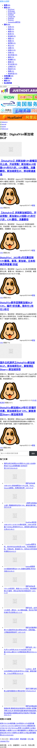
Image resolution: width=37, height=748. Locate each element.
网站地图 (23, 739)
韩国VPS (11, 29)
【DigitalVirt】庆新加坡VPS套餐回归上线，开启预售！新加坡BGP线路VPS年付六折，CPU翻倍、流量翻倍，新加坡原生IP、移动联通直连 (18, 168)
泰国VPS (11, 62)
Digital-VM (11, 13)
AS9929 (9, 735)
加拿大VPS (12, 50)
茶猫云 (33, 730)
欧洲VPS (11, 34)
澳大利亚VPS (12, 55)
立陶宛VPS (12, 66)
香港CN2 (13, 730)
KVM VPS (8, 728)
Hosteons (11, 20)
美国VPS (11, 31)
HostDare (11, 18)
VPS (24, 726)
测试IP (23, 723)
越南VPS (11, 57)
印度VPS (11, 52)
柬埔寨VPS (12, 59)
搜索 (1, 450)
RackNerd (11, 9)
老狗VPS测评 (4, 1)
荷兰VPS (11, 45)
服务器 (14, 723)
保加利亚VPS (12, 73)
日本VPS (11, 27)
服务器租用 (23, 730)
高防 (23, 733)
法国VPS (11, 48)
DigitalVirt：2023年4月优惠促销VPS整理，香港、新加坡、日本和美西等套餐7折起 (17, 261)
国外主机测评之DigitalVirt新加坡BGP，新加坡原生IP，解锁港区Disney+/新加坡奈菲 (17, 366)
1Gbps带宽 (19, 728)
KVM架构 (15, 733)
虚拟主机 (5, 733)
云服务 (28, 728)
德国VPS (11, 38)
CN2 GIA (9, 726)
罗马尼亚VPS (12, 64)
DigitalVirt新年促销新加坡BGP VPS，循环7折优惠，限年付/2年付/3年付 (17, 306)
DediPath (11, 14)
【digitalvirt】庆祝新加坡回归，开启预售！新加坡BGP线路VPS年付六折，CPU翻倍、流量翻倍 (18, 216)
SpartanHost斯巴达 (14, 22)
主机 (18, 726)
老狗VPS (5, 723)
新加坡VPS (12, 36)
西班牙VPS (12, 69)
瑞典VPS (11, 71)
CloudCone (11, 16)
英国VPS (11, 41)
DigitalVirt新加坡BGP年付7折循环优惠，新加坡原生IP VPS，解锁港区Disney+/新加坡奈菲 (18, 411)
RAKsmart (11, 11)
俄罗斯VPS (12, 43)
